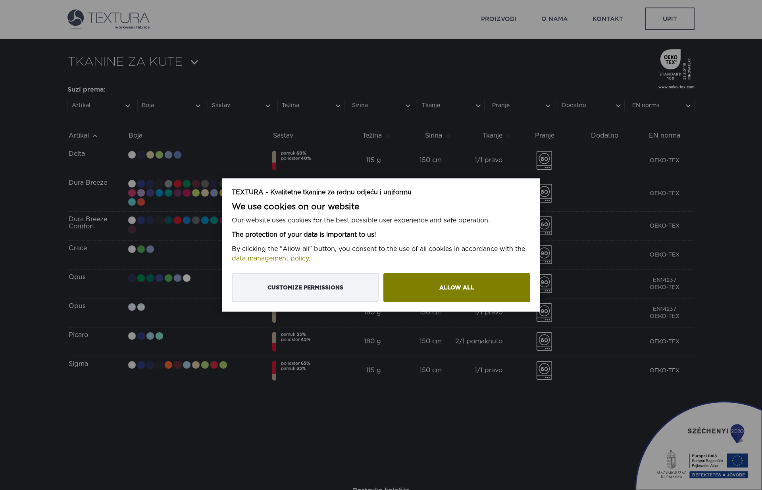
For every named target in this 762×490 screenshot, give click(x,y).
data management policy (270, 258)
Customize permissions (305, 287)
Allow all (456, 287)
